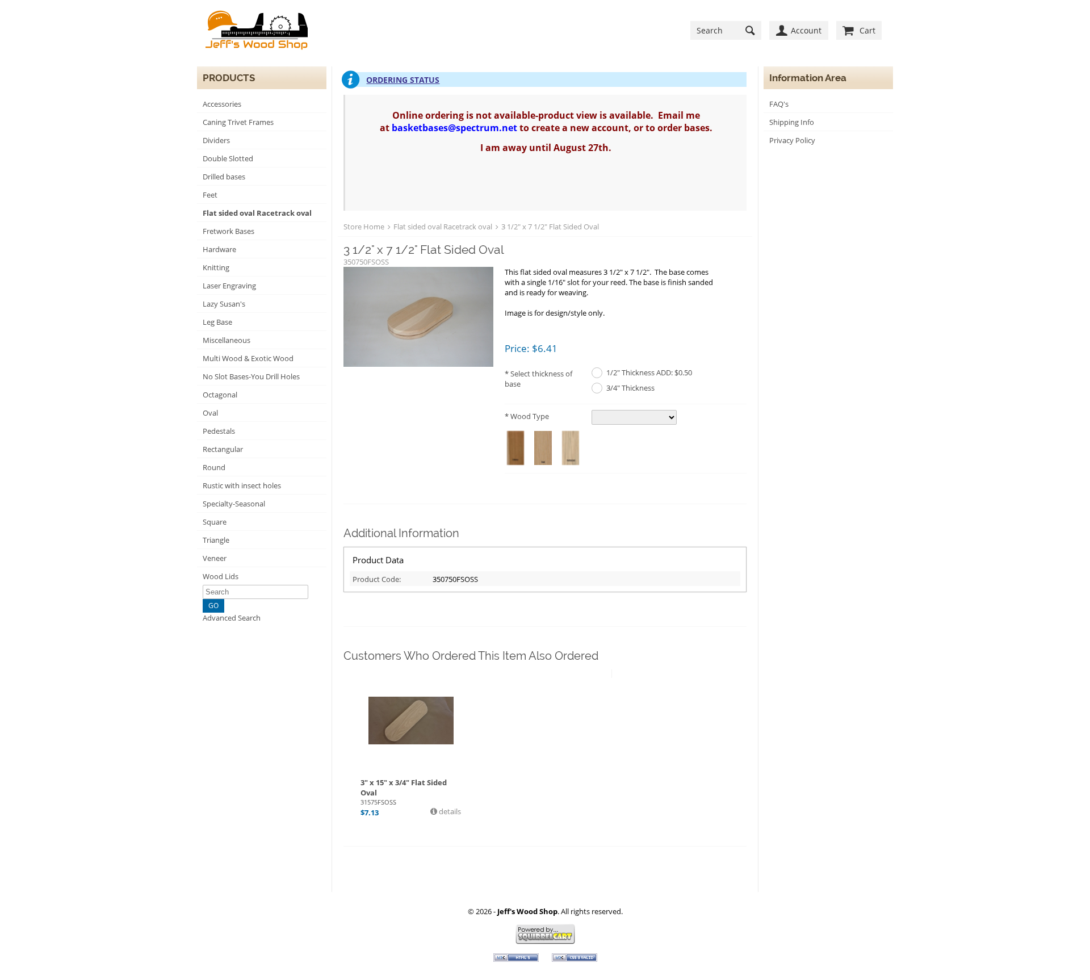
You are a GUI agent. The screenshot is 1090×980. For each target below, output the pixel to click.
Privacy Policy (792, 140)
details (449, 811)
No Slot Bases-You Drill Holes (251, 376)
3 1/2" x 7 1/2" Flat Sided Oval (550, 226)
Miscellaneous (226, 340)
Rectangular (223, 449)
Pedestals (219, 431)
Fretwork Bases (228, 231)
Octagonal (220, 395)
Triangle (216, 540)
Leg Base (217, 322)
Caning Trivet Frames (238, 122)
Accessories (222, 104)
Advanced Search (232, 618)
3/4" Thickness (630, 388)
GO (213, 605)
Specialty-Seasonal (234, 504)
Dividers (216, 140)
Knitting (216, 267)
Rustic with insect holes (242, 485)
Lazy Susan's (224, 304)
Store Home (363, 226)
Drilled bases (224, 176)
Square (215, 522)
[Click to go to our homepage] (257, 30)
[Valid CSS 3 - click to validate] (574, 959)
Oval (210, 413)
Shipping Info (791, 122)
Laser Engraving (229, 285)
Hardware (219, 249)
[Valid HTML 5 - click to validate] (516, 959)
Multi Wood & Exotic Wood (248, 358)
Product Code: (377, 579)
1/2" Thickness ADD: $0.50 (649, 372)
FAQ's (779, 104)
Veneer (215, 558)
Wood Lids (220, 576)
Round (214, 467)
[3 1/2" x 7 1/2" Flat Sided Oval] (418, 317)
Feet (210, 195)
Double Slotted (228, 158)
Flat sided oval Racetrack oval (257, 213)
